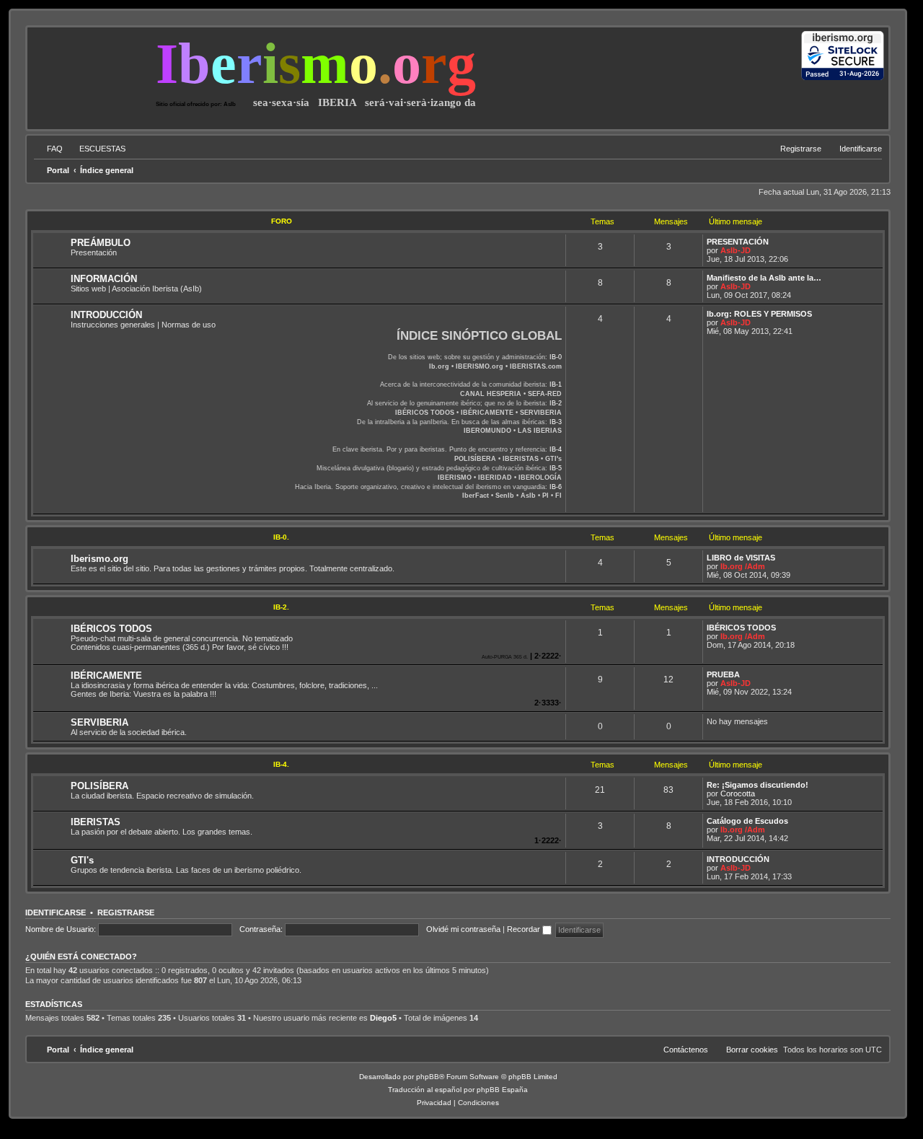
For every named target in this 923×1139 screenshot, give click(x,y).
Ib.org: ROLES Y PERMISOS (759, 313)
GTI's (82, 860)
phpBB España (502, 1090)
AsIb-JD (735, 250)
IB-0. (281, 537)
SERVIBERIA (99, 722)
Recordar (524, 929)
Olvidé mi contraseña (463, 929)
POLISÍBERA (99, 785)
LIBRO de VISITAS (741, 557)
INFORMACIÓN (104, 278)
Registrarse (125, 912)
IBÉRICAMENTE (106, 675)
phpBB (427, 1077)
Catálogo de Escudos (747, 821)
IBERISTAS (95, 822)
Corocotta (737, 793)
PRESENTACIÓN (738, 241)
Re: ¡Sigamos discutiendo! (757, 784)
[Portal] (93, 75)
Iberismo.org (99, 558)
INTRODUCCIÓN (106, 314)
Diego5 (383, 1017)
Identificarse (55, 912)
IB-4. (281, 764)
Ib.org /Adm (742, 566)
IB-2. (281, 607)
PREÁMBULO (101, 242)
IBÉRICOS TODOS (111, 628)
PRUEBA (723, 674)
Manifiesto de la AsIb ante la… (764, 277)
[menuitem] (48, 148)
